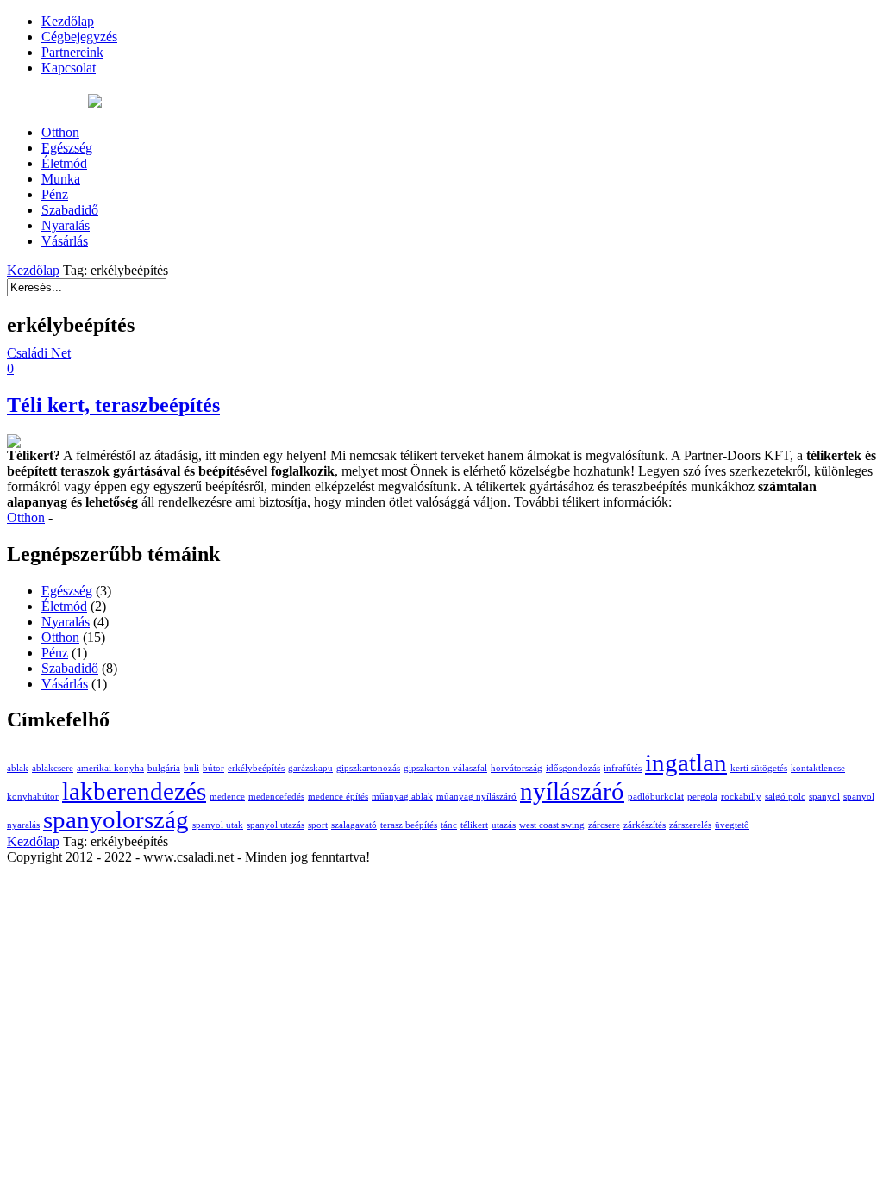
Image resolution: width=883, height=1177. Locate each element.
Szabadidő (69, 668)
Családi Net (39, 353)
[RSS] (95, 103)
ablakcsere (52, 768)
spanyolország (116, 819)
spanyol (824, 796)
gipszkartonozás (368, 768)
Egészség (66, 590)
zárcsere (604, 825)
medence (227, 796)
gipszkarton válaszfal (445, 768)
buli (191, 768)
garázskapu (310, 768)
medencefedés (276, 796)
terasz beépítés (408, 825)
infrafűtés (623, 768)
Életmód (64, 606)
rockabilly (741, 796)
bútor (213, 768)
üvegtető (732, 825)
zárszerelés (690, 825)
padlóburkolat (656, 796)
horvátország (516, 768)
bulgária (163, 768)
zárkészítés (644, 825)
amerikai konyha (110, 768)
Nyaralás (65, 621)
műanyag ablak (402, 796)
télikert (474, 825)
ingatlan (686, 762)
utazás (504, 825)
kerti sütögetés (758, 768)
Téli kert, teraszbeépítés (113, 405)
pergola (702, 796)
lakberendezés (134, 791)
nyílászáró (572, 791)
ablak (17, 768)
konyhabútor (33, 796)
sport (318, 825)
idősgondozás (573, 768)
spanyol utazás (275, 825)
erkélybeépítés (256, 768)
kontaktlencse (818, 768)
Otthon (26, 517)
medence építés (338, 796)
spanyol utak (217, 825)
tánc (449, 825)
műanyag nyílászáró (476, 796)
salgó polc (785, 796)
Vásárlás (64, 683)
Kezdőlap (33, 270)
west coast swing (552, 825)
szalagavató (354, 825)
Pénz (54, 652)
